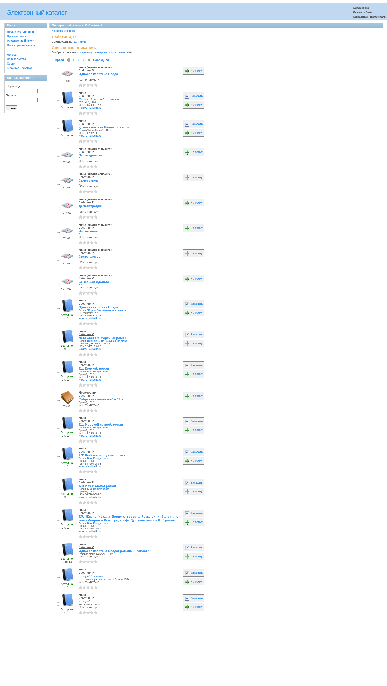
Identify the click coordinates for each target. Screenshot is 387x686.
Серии (11, 63)
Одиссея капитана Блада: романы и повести (114, 551)
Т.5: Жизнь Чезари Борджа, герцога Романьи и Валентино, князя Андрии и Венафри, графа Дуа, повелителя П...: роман (129, 518)
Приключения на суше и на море (107, 341)
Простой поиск (16, 36)
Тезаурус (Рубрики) (19, 68)
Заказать (196, 96)
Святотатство (90, 256)
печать (123, 52)
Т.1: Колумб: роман (94, 368)
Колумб (85, 601)
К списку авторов (63, 30)
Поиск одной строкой (21, 45)
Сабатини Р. (86, 70)
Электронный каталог (37, 12)
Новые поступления (20, 31)
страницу (86, 52)
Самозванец (88, 180)
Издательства (16, 59)
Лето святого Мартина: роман (102, 338)
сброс (113, 52)
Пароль (11, 95)
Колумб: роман (91, 576)
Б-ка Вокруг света (98, 371)
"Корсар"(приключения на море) (107, 310)
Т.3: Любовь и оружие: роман (102, 455)
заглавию (80, 41)
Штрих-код (13, 86)
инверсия (101, 52)
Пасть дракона (90, 155)
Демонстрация (90, 206)
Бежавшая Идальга (94, 282)
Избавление (88, 231)
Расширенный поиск (20, 40)
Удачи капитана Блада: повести (104, 127)
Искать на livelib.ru (90, 107)
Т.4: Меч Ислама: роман (97, 486)
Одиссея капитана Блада (98, 74)
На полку (196, 70)
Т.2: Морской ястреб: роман (101, 424)
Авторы (12, 54)
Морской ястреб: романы (99, 99)
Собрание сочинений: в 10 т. (101, 399)
